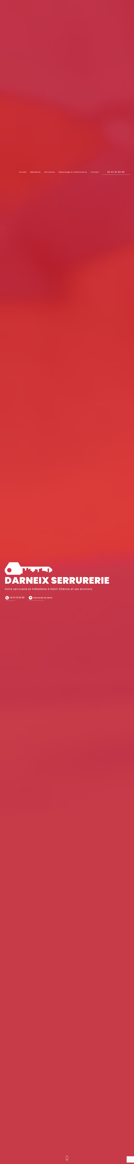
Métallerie (35, 172)
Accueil (22, 172)
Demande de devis (42, 597)
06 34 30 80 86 (116, 172)
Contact (95, 172)
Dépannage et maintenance (73, 172)
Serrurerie (49, 172)
